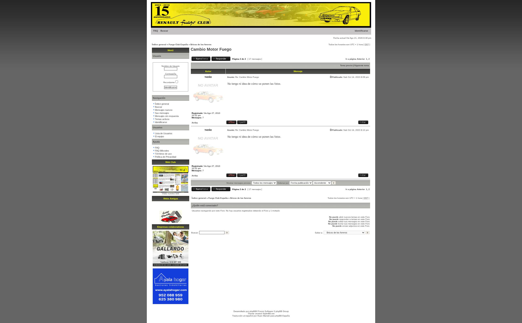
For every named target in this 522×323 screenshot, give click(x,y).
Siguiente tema (361, 65)
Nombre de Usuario (170, 66)
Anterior (361, 59)
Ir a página (351, 59)
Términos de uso (163, 154)
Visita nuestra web (170, 193)
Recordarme (169, 82)
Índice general (159, 44)
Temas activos (162, 119)
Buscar (164, 31)
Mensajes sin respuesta (167, 116)
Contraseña (170, 74)
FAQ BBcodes (162, 150)
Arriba (195, 123)
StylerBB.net (268, 313)
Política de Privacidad (165, 157)
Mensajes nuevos (164, 110)
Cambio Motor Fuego (211, 49)
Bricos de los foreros (200, 44)
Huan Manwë (263, 316)
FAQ (155, 31)
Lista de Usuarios (163, 133)
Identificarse (361, 31)
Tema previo (346, 65)
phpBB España (282, 316)
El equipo (159, 136)
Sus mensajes (162, 113)
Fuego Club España (178, 44)
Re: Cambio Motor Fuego (247, 77)
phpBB (253, 311)
